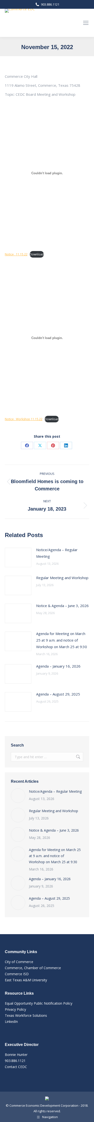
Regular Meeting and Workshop (62, 577)
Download (37, 254)
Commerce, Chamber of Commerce (33, 967)
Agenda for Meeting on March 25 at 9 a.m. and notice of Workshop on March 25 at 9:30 (61, 640)
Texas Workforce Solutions (26, 1015)
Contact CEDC (16, 1066)
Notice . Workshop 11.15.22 (23, 419)
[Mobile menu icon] (85, 22)
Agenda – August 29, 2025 (58, 694)
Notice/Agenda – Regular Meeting (57, 553)
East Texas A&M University (26, 980)
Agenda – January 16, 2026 (58, 666)
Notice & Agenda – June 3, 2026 (62, 605)
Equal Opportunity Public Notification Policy (38, 1003)
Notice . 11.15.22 (16, 254)
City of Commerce (19, 961)
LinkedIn (11, 1021)
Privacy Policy (15, 1009)
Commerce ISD (17, 974)
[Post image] (18, 557)
